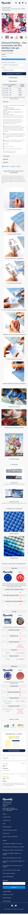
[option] (7, 37)
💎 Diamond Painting (6, 7)
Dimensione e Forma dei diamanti (8, 62)
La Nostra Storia (6, 817)
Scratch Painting (7, 901)
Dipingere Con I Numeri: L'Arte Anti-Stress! (13, 850)
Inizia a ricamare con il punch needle (11, 870)
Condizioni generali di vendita (10, 830)
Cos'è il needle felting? (8, 876)
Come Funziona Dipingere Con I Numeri (12, 857)
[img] (5, 763)
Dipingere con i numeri (8, 894)
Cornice (3, 67)
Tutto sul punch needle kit (9, 873)
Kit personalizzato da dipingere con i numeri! (13, 846)
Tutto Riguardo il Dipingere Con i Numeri (12, 843)
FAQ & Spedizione (7, 826)
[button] (4, 53)
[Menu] (25, 2)
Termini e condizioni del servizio (10, 836)
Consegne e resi (6, 820)
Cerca (4, 823)
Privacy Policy (6, 833)
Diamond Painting (7, 897)
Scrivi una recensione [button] (14, 750)
